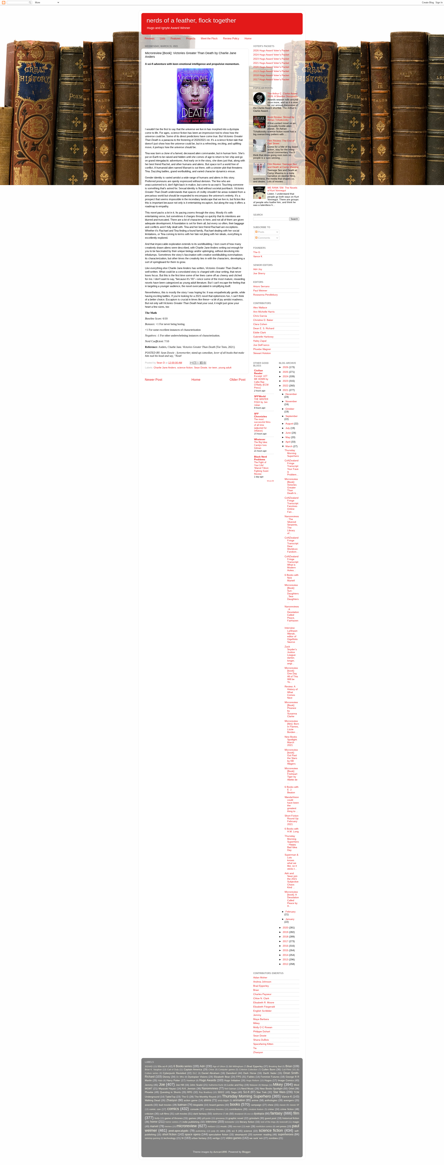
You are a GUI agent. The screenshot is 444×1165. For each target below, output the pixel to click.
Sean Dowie (200, 367)
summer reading (262, 1134)
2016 (286, 946)
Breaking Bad (275, 1066)
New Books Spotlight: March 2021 (291, 741)
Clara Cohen (260, 324)
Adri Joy (257, 269)
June (288, 433)
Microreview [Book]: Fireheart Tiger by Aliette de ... (291, 775)
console (194, 1109)
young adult (225, 367)
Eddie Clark (259, 332)
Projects (190, 38)
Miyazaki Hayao (167, 1088)
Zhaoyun (258, 1052)
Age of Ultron (219, 1066)
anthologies (271, 1100)
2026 (286, 367)
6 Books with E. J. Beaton (291, 790)
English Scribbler (262, 1011)
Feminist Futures (270, 1077)
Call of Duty (173, 1069)
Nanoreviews (210, 1088)
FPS (238, 1077)
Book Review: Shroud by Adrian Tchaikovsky (280, 118)
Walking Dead (152, 1100)
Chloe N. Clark (261, 998)
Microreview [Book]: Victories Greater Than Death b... (291, 486)
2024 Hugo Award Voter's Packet (271, 54)
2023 (286, 381)
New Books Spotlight (271, 1088)
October (289, 409)
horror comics (171, 1122)
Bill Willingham (236, 1066)
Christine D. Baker (263, 320)
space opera (192, 1134)
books (235, 1104)
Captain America (193, 1069)
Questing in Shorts (170, 1092)
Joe (162, 1084)
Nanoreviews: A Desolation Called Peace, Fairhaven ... (292, 615)
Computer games (226, 1069)
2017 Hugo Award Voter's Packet (271, 79)
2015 (286, 950)
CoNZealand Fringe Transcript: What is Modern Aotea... (292, 563)
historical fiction (290, 1118)
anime (255, 1100)
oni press (281, 1126)
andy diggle (223, 1100)
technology (170, 1138)
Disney (166, 1077)
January (289, 919)
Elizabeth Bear (222, 1077)
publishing (201, 1131)
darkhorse (217, 1114)
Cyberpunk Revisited (174, 1073)
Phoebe (149, 1092)
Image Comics (286, 1080)
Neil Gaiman (230, 1088)
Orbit (291, 1088)
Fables (251, 1077)
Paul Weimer (260, 290)
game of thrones (174, 1118)
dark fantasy (200, 1113)
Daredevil (231, 1073)
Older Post (237, 379)
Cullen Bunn (268, 1069)
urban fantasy (199, 1138)
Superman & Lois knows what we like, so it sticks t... (291, 862)
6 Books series (182, 1066)
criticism (149, 1113)
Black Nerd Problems (260, 458)
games (192, 1118)
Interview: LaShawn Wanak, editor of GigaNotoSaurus (291, 635)
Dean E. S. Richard (263, 328)
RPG (189, 1092)
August (289, 423)
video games (234, 1138)
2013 (286, 959)
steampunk (241, 1134)
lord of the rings (268, 1122)
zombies (273, 1138)
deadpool (239, 1114)
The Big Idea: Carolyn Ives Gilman (261, 445)
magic (296, 1122)
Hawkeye (190, 1080)
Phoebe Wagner (262, 349)
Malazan (254, 1085)
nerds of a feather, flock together (191, 20)
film (296, 1113)
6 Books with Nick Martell (291, 578)
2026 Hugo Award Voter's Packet (271, 50)
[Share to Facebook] (201, 363)
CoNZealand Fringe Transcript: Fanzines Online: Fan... (292, 505)
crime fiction (287, 1109)
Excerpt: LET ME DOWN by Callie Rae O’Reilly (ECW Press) (261, 382)
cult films (164, 1113)
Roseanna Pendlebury (265, 294)
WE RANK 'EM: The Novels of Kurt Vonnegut (282, 189)
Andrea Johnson (262, 981)
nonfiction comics (264, 1126)
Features (176, 38)
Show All (270, 481)
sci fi (234, 1131)
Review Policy (231, 38)
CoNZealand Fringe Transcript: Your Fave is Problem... (292, 467)
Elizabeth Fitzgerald (264, 1006)
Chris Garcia (260, 316)
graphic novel (235, 1118)
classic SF (294, 1105)
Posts (260, 232)
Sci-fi (246, 1092)
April (288, 442)
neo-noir (237, 1126)
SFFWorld (260, 396)
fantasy (276, 1113)
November (291, 401)
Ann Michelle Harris (264, 311)
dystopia (259, 1113)
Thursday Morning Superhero (292, 453)
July (288, 428)
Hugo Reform (252, 1080)
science (248, 1131)
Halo (160, 1080)
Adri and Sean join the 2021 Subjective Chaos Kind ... (291, 880)
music (223, 1126)
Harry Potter (173, 1080)
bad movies (165, 1105)
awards (149, 1105)
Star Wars (279, 1092)
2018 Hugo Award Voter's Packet (271, 75)
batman (182, 1104)
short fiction (169, 1134)
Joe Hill (180, 1085)
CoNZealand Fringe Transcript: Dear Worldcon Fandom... (292, 544)
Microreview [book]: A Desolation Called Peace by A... (292, 899)
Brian (256, 990)
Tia (255, 1048)
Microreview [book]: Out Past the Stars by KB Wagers (291, 757)
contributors (235, 1109)
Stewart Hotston (262, 353)
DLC (195, 1073)
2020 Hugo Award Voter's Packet (271, 67)
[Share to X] (198, 363)
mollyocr (212, 1126)
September (291, 416)
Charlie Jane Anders (165, 367)
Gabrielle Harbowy (263, 336)
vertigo (216, 1138)
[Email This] (191, 363)
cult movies (181, 1113)
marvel (154, 1126)
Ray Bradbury (205, 1092)
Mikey (256, 1023)
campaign (256, 1105)
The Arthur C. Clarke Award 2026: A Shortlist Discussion (282, 95)
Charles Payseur (262, 994)
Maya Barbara (261, 1019)
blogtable (198, 1105)
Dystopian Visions (198, 1077)
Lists (162, 38)
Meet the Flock (209, 38)
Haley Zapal (259, 341)
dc (227, 1113)
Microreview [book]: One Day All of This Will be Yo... (291, 675)
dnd (248, 1114)
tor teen (213, 367)
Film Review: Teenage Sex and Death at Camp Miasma (282, 165)
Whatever (259, 439)
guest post (270, 1118)
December (291, 394)
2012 (286, 964)
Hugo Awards (207, 1080)
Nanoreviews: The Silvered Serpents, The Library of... (292, 525)
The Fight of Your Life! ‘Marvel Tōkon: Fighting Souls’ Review (261, 468)
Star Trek (261, 1092)
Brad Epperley (261, 986)
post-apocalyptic (179, 1130)
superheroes (285, 1134)
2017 (286, 941)
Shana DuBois (261, 1040)
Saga (234, 1092)
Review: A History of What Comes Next (291, 692)
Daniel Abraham (210, 1073)
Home (248, 38)
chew (270, 1105)
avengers (289, 1100)
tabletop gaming (152, 1138)
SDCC (221, 1092)
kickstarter (229, 1122)
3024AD (149, 1066)
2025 (286, 372)
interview (211, 1121)
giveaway (220, 1118)
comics (173, 1109)
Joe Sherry (259, 273)
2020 (286, 927)
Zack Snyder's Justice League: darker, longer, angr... (291, 655)
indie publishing (191, 1122)
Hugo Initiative (232, 1080)
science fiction (185, 367)
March (289, 446)
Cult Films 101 (289, 1069)
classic (282, 1105)
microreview (187, 1126)
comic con (155, 1109)
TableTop (170, 1096)
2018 (286, 936)
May (288, 437)
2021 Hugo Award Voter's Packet (271, 63)
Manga (265, 1085)
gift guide (206, 1118)
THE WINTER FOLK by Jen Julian (261, 402)
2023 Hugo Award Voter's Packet (271, 59)
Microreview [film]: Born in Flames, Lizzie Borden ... (292, 727)
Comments (263, 238)
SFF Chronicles (260, 415)
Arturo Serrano (261, 286)
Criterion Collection (248, 1069)
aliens (207, 1100)
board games (216, 1105)
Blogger (246, 1152)
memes (168, 1126)
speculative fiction (218, 1134)
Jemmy (257, 1015)
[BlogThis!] (195, 363)
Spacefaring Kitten (263, 1044)
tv (183, 1138)
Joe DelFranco (261, 345)
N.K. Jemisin (189, 1088)
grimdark (254, 1118)
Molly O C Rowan (262, 1027)
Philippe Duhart (261, 1031)
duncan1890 (220, 1152)
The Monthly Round (205, 1096)
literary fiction (247, 1122)
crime (271, 1109)
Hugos (268, 1080)
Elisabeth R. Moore (263, 1002)
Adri (202, 1066)
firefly (157, 1118)
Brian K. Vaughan (153, 1069)
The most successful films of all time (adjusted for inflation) (262, 425)
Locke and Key (235, 1085)
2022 (286, 385)
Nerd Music (247, 1088)
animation (239, 1100)
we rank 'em (256, 1138)
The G (256, 252)
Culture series (151, 1073)
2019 (286, 932)
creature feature (256, 1109)
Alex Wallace (260, 307)
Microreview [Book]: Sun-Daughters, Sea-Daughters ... (292, 593)
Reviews (150, 38)
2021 (286, 390)
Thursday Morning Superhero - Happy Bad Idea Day (292, 843)
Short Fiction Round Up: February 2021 (292, 820)
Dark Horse (249, 1073)
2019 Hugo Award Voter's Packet (271, 71)
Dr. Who (180, 1077)
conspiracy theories (214, 1109)
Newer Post (153, 379)
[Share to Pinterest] (204, 363)
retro (222, 1131)
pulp (213, 1131)
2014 (286, 955)
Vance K (257, 256)
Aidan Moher (260, 977)
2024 (286, 376)
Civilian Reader (258, 372)
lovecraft (284, 1122)
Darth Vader (270, 1073)
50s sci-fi (162, 1066)
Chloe (211, 1069)
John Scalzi (196, 1085)
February (290, 911)
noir (248, 1126)
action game (191, 1100)
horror (153, 1121)
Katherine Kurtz (216, 1085)
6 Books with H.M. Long (292, 830)
